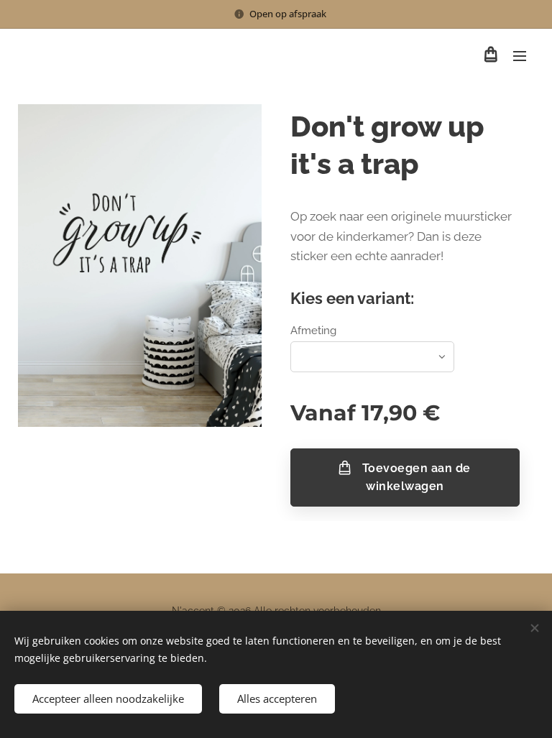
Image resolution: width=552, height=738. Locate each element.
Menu (519, 55)
